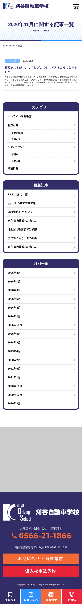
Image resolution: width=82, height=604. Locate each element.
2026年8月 (14, 272)
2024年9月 (14, 342)
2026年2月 (14, 316)
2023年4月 (14, 351)
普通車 (14, 154)
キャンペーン (16, 146)
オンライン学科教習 (20, 116)
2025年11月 (15, 325)
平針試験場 (17, 132)
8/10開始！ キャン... (20, 211)
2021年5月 (14, 368)
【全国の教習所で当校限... (23, 229)
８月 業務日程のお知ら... (22, 246)
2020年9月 (14, 403)
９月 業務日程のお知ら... (22, 220)
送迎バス (16, 139)
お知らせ (12, 61)
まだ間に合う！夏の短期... (23, 238)
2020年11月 (15, 386)
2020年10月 (15, 395)
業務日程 (13, 168)
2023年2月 (14, 360)
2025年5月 (14, 333)
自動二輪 (16, 161)
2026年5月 (14, 299)
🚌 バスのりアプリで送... (23, 203)
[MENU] (76, 4)
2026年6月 (14, 290)
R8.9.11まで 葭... (19, 194)
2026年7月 (14, 281)
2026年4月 (14, 307)
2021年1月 (14, 377)
